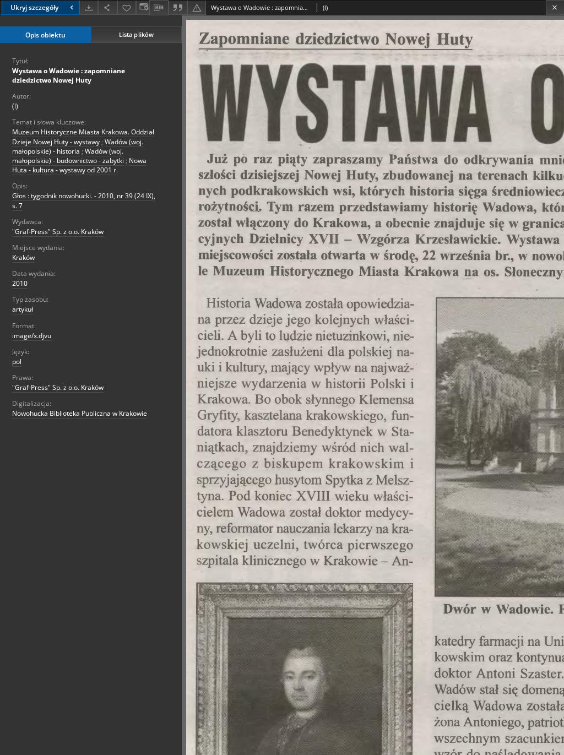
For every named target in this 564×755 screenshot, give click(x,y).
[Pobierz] (88, 7)
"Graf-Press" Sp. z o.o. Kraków (58, 231)
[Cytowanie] (178, 7)
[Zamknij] (555, 7)
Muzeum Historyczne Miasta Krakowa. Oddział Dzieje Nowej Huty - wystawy (83, 136)
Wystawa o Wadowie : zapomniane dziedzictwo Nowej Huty (68, 75)
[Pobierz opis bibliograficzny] (158, 7)
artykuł (22, 309)
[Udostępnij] (107, 7)
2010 (20, 283)
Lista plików (136, 34)
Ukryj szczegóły (34, 7)
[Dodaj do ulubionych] (126, 7)
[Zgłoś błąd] (196, 7)
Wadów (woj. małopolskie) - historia (77, 146)
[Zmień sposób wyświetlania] (142, 7)
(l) (15, 106)
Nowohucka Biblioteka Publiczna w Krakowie (79, 413)
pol (16, 361)
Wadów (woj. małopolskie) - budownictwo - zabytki (68, 155)
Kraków (23, 257)
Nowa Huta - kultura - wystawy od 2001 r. (79, 165)
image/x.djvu (31, 335)
